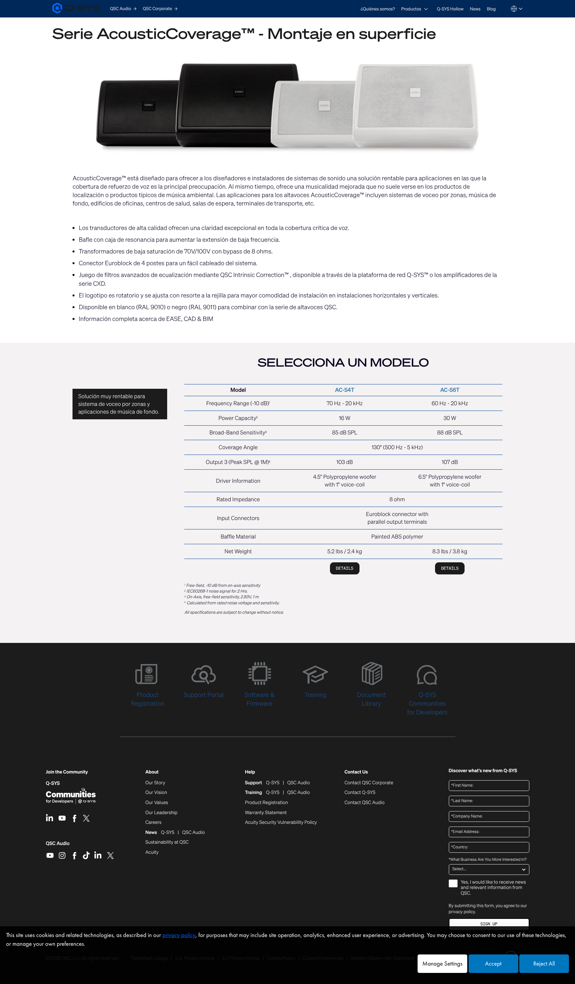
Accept (493, 964)
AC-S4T (344, 389)
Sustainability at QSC (167, 842)
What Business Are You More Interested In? (488, 859)
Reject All (544, 964)
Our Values (156, 802)
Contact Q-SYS (359, 792)
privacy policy (462, 912)
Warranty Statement (266, 812)
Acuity (152, 852)
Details (344, 568)
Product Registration (266, 802)
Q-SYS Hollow (450, 9)
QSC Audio (58, 845)
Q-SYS (53, 783)
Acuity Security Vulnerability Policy (281, 822)
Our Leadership (161, 812)
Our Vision (156, 792)
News (475, 9)
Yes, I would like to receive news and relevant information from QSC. (493, 888)
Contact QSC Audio (364, 802)
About (151, 772)
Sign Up (488, 924)
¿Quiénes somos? (378, 9)
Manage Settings (442, 964)
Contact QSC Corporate (368, 783)
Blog (491, 9)
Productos (411, 9)
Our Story (155, 783)
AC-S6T (450, 389)
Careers (153, 822)
